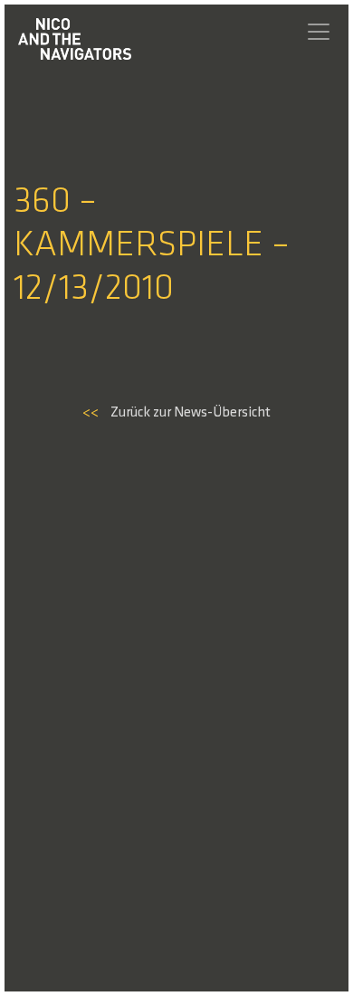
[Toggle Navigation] (318, 32)
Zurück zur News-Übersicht (176, 413)
